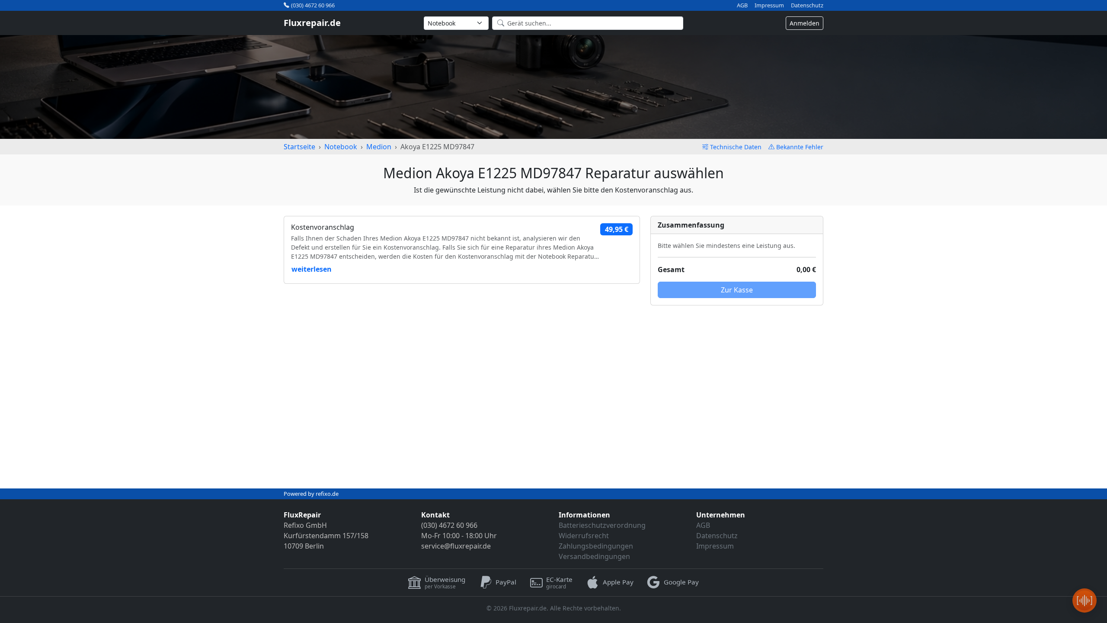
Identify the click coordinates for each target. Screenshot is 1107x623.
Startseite (299, 146)
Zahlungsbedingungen (596, 546)
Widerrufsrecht (584, 535)
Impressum (769, 5)
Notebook (340, 146)
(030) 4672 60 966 (313, 5)
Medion (378, 146)
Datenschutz (807, 5)
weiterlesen (311, 269)
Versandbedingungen (594, 556)
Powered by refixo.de (311, 494)
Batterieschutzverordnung (602, 525)
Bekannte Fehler (799, 147)
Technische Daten (735, 147)
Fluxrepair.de (312, 23)
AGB (742, 5)
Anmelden (804, 23)
